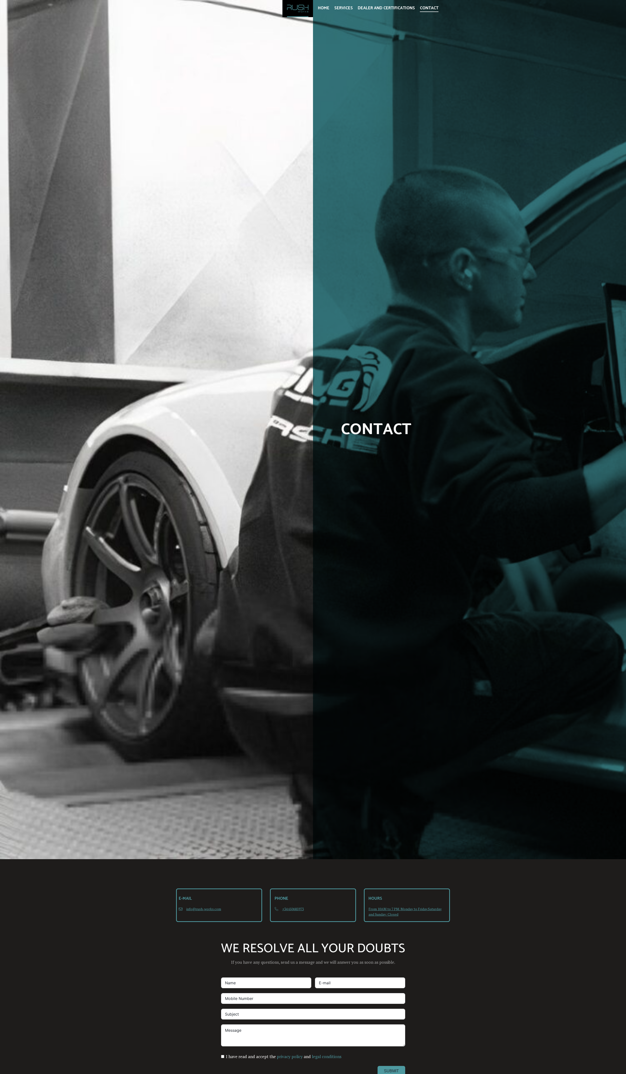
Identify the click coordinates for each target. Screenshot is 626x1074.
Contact (429, 8)
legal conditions (326, 1056)
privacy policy (290, 1056)
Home (323, 8)
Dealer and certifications (386, 8)
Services (343, 8)
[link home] (297, 8)
